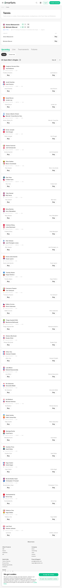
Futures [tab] (34, 49)
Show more (31, 542)
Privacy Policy (5, 563)
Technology (34, 550)
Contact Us (4, 566)
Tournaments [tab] (23, 49)
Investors (34, 556)
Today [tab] (4, 54)
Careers (33, 554)
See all (54, 60)
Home (2, 7)
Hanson (4, 550)
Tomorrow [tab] (12, 54)
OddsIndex (4, 552)
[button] (31, 33)
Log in (45, 2)
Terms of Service (6, 561)
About (33, 548)
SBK (3, 548)
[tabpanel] (31, 298)
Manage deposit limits (7, 564)
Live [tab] (13, 49)
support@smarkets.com (37, 563)
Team (33, 552)
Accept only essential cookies (48, 579)
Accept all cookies (48, 574)
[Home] (10, 3)
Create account (54, 2)
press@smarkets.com (37, 561)
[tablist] (31, 54)
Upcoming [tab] (5, 49)
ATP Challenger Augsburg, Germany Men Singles (24, 29)
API (3, 554)
